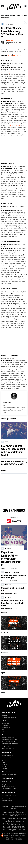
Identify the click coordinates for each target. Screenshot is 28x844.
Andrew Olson (5, 568)
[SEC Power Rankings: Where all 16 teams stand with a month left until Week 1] (14, 430)
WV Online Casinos (8, 772)
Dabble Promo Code (7, 745)
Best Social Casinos (7, 800)
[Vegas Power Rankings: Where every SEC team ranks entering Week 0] (14, 537)
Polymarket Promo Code (8, 783)
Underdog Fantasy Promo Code (10, 743)
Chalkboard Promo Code (8, 748)
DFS (3, 729)
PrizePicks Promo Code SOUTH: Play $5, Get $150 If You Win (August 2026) (14, 462)
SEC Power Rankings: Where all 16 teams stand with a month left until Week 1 (13, 450)
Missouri (4, 759)
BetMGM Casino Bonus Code (9, 774)
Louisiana (4, 768)
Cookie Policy (14, 808)
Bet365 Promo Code (7, 757)
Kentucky (4, 766)
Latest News (5, 721)
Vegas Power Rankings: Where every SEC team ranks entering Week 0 (11, 558)
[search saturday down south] (25, 6)
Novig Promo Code (7, 785)
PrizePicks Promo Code (8, 737)
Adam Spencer (5, 593)
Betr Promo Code (6, 746)
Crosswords (4, 653)
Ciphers (3, 673)
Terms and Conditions (20, 806)
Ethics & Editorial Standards (9, 717)
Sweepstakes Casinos (8, 792)
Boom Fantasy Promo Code (9, 741)
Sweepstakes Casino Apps (8, 798)
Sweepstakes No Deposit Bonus (10, 797)
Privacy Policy (10, 806)
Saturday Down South (8, 712)
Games (3, 470)
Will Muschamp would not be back (11, 73)
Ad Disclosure (5, 17)
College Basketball (6, 725)
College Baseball (6, 727)
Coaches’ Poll (17, 55)
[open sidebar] (2, 6)
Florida (3, 762)
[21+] (7, 838)
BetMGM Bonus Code (7, 755)
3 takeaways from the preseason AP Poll (12, 589)
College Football (6, 723)
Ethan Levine (10, 40)
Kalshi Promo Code (6, 781)
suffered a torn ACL (14, 125)
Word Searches (5, 633)
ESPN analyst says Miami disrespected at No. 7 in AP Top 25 (13, 576)
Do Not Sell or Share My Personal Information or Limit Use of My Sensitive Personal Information (14, 834)
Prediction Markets (7, 778)
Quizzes (3, 693)
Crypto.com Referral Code (8, 786)
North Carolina (5, 760)
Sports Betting (6, 752)
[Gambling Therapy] (18, 838)
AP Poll (10, 55)
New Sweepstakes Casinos (9, 795)
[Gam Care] (12, 838)
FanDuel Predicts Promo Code (9, 788)
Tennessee (4, 764)
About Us (4, 715)
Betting (4, 731)
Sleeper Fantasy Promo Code (9, 739)
